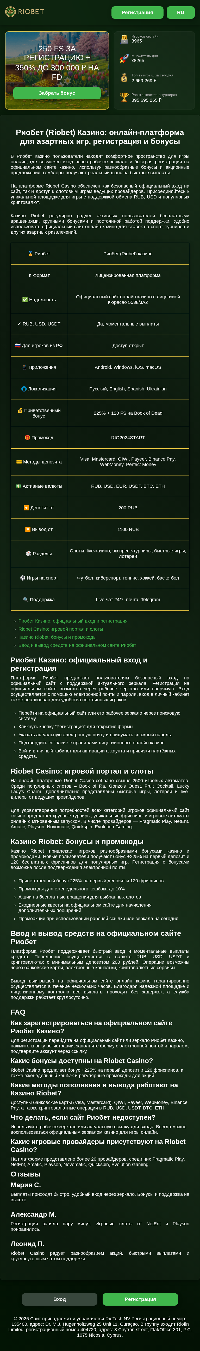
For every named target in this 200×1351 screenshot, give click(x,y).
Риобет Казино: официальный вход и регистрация (73, 621)
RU (180, 12)
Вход (59, 1299)
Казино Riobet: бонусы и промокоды (57, 637)
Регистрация (137, 12)
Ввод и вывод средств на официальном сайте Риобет (77, 645)
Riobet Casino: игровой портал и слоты (60, 629)
